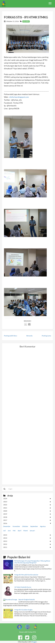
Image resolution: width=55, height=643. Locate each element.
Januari (32, 531)
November (16, 526)
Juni (9, 531)
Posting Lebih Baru (10, 336)
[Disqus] (27, 381)
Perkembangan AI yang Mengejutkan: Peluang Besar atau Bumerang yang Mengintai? (32, 562)
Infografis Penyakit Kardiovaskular (26, 575)
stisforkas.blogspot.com (19, 97)
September (34, 526)
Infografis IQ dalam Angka (23, 610)
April (19, 531)
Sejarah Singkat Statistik (26, 599)
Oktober (25, 526)
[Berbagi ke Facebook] (29, 324)
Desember (6, 526)
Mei (14, 531)
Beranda (29, 336)
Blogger (34, 642)
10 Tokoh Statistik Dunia (22, 587)
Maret (25, 531)
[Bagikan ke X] (25, 324)
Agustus (43, 526)
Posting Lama (46, 336)
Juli (4, 531)
